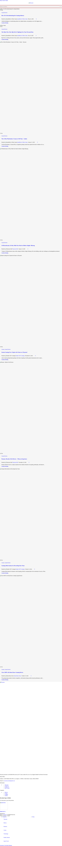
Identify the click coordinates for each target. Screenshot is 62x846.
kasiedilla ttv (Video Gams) (22, 18)
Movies (6, 792)
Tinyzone (6, 784)
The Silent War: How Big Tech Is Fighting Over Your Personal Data (17, 32)
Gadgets (6, 794)
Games (3, 349)
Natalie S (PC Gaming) (20, 355)
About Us (7, 786)
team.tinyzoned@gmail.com (9, 780)
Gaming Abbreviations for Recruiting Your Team (13, 565)
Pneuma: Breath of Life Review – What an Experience (14, 459)
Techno (6, 795)
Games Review (4, 12)
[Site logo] (31, 2)
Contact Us (7, 787)
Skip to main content (4, 0)
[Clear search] (58, 6)
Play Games (7, 788)
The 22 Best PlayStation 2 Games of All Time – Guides (14, 138)
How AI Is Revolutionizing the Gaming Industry (13, 15)
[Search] (60, 6)
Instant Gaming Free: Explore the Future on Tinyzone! (14, 352)
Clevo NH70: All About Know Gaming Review (12, 672)
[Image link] (4, 809)
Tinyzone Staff (15, 248)
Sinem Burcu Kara (17, 675)
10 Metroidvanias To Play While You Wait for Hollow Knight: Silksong (18, 245)
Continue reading (5, 22)
